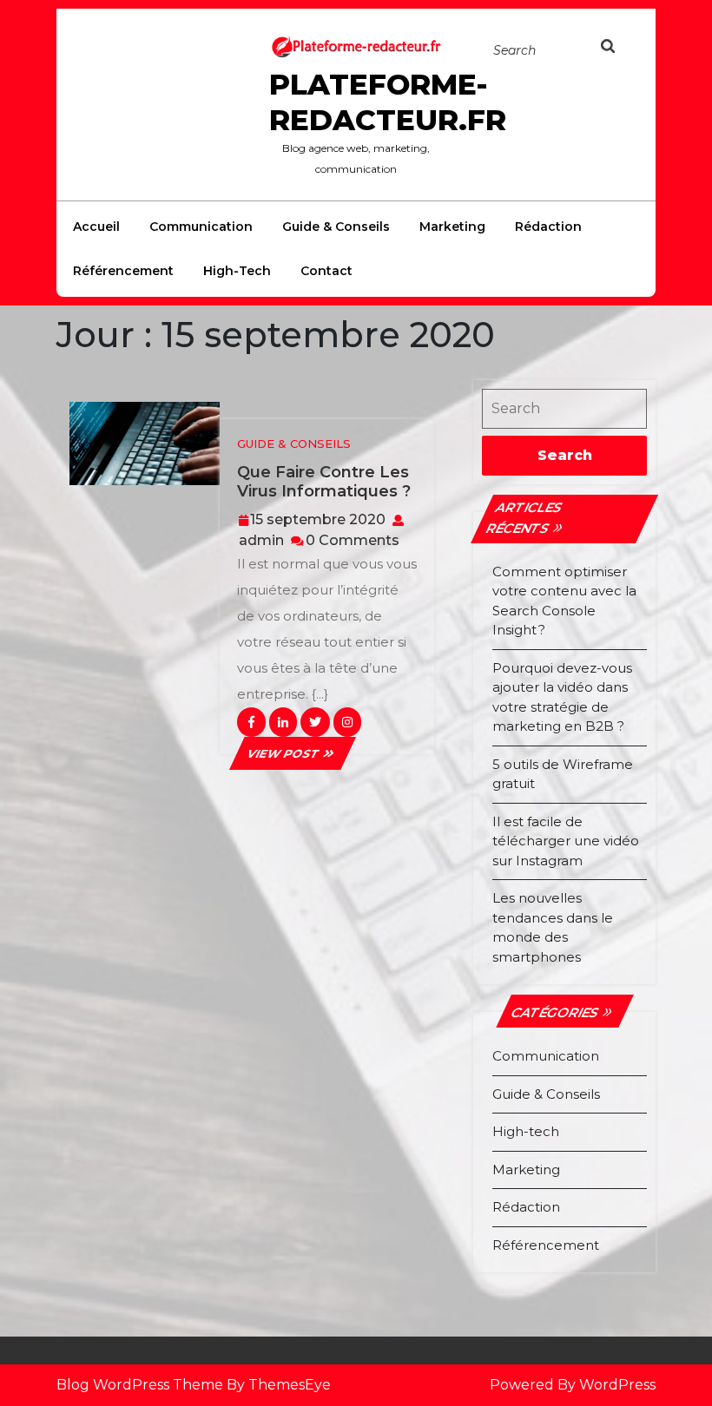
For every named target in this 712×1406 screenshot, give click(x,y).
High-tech (237, 271)
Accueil (96, 226)
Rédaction (548, 226)
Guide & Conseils (336, 226)
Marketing (452, 226)
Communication (201, 226)
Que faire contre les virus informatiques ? (324, 482)
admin (261, 540)
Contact (326, 271)
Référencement (123, 271)
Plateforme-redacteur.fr (387, 102)
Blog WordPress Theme (139, 1384)
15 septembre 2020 (318, 519)
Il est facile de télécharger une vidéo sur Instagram (565, 841)
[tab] (618, 49)
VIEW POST (292, 753)
